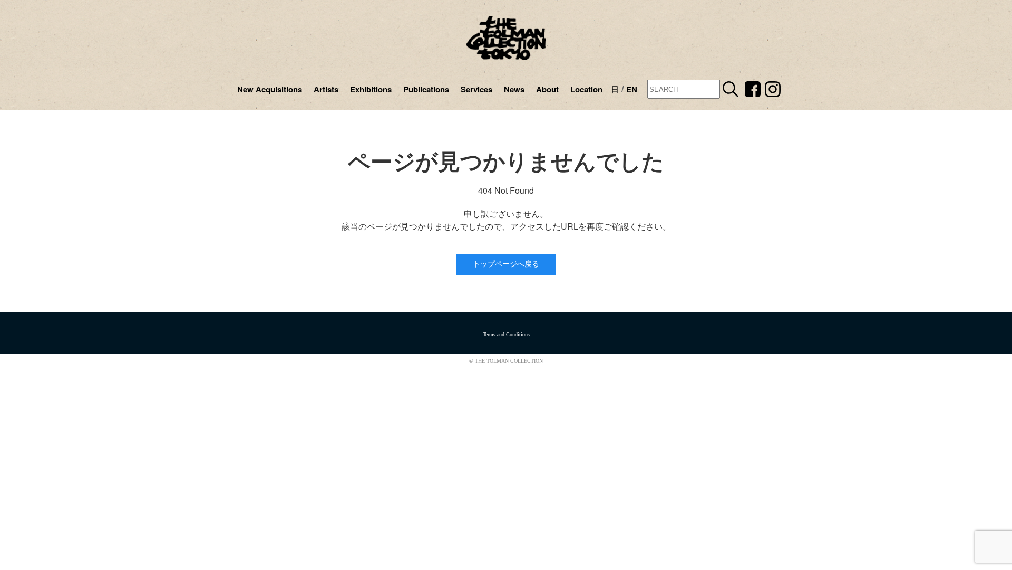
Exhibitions (371, 89)
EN (631, 89)
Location (586, 89)
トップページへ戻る (506, 264)
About (547, 89)
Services (476, 89)
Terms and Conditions (506, 334)
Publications (426, 89)
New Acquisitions (269, 89)
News (514, 89)
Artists (326, 89)
